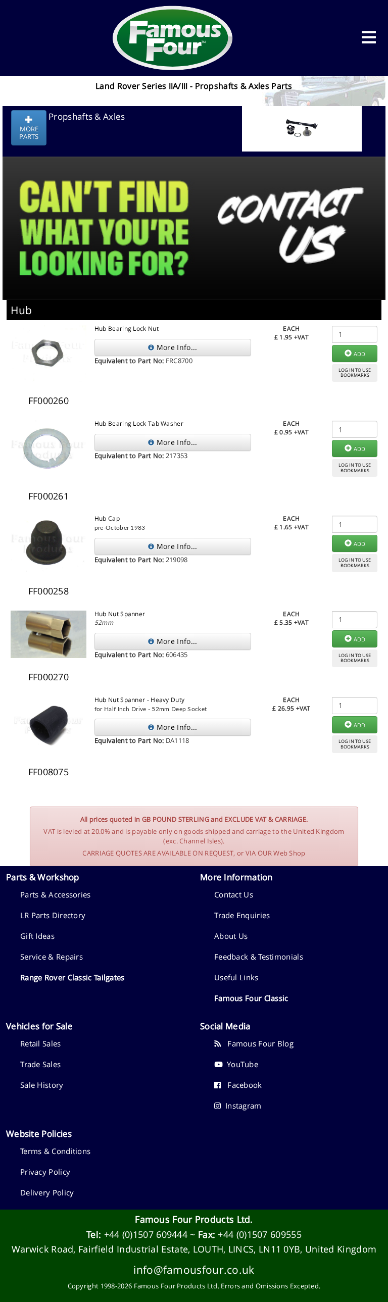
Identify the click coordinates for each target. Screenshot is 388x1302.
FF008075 (48, 772)
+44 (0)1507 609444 (145, 1234)
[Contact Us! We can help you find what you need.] (194, 203)
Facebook (241, 1085)
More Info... (176, 347)
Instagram (241, 1105)
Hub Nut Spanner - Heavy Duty (139, 699)
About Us (231, 936)
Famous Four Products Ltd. (194, 1219)
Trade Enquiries (242, 915)
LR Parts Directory (52, 915)
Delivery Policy (47, 1192)
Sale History (42, 1085)
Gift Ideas (37, 936)
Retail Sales (40, 1043)
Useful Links (236, 977)
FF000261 (48, 496)
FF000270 (48, 677)
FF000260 (48, 400)
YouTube (240, 1064)
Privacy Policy (45, 1172)
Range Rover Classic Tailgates (72, 977)
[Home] (172, 38)
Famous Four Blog (257, 1043)
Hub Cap (107, 518)
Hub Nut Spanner (120, 614)
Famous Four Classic (251, 998)
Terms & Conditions (55, 1151)
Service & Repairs (51, 957)
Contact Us (233, 894)
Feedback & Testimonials (258, 957)
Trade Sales (40, 1064)
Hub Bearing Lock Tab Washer (138, 423)
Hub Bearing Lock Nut (126, 328)
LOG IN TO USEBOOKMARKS (354, 373)
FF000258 (48, 591)
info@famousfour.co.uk (193, 1269)
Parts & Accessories (55, 894)
